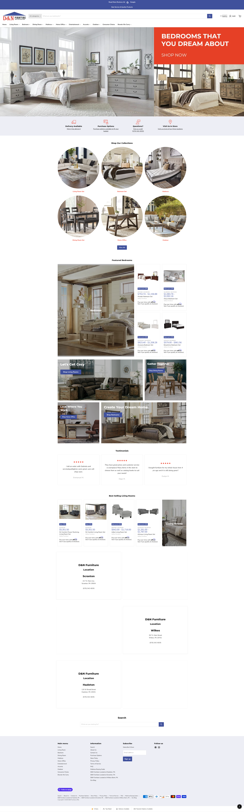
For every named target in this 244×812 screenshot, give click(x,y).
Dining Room (37, 24)
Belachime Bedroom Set (172, 345)
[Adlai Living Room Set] (122, 511)
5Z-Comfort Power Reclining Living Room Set (69, 533)
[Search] (209, 16)
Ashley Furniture (142, 298)
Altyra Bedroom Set (171, 299)
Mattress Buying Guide (97, 769)
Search (92, 747)
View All (122, 247)
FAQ (91, 766)
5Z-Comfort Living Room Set (95, 532)
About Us (93, 750)
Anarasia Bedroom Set (145, 345)
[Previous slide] (5, 72)
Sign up (127, 759)
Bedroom (25, 24)
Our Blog (93, 780)
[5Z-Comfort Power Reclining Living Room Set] (69, 511)
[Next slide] (239, 72)
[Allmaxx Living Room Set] (148, 511)
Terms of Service (95, 764)
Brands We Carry (124, 24)
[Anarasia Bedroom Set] (148, 324)
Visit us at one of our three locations (170, 129)
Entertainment (74, 24)
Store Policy (94, 758)
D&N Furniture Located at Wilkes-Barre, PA (104, 777)
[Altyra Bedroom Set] (174, 276)
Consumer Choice (109, 24)
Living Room (13, 24)
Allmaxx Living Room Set (146, 534)
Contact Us (93, 753)
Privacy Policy (94, 761)
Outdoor (96, 24)
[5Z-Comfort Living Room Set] (95, 511)
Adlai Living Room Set (119, 532)
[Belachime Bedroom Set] (174, 324)
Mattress (49, 24)
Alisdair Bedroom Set (145, 296)
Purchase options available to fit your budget (106, 130)
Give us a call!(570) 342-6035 (138, 130)
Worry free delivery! (74, 129)
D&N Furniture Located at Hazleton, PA (102, 772)
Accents (86, 24)
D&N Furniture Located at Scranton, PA (102, 775)
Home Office (60, 24)
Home (4, 24)
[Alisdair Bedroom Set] (148, 276)
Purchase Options (96, 755)
